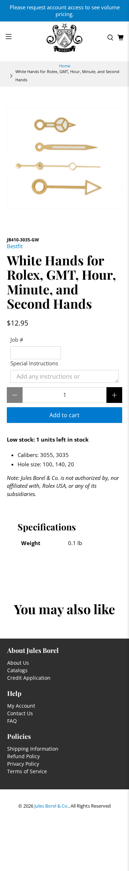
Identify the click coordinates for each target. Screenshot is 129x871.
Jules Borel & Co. (51, 806)
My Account (21, 705)
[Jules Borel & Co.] (64, 37)
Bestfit (15, 246)
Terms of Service (27, 771)
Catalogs (17, 670)
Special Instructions (34, 363)
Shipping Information (32, 748)
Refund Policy (23, 756)
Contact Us (20, 713)
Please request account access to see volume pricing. (65, 11)
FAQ (12, 720)
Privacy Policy (23, 763)
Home (64, 66)
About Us (18, 662)
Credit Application (29, 677)
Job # (16, 339)
